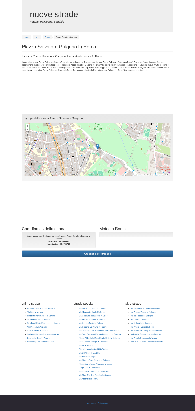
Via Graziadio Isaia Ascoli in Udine (93, 315)
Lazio (37, 37)
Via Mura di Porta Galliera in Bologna (94, 360)
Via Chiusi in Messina (140, 319)
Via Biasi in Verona (35, 312)
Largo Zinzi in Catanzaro (89, 367)
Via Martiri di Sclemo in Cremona (93, 308)
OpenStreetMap (156, 175)
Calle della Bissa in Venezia (38, 338)
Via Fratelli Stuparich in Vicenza (92, 319)
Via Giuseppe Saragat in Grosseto (93, 341)
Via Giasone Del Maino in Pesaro (93, 326)
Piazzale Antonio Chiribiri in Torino (93, 349)
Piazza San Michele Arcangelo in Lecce (95, 364)
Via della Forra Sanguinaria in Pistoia (146, 330)
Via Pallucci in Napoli (87, 356)
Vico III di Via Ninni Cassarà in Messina (147, 341)
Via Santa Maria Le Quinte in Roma (145, 308)
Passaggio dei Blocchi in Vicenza (41, 308)
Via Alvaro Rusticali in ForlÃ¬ (143, 326)
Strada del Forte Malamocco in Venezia (43, 323)
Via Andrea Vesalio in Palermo (143, 312)
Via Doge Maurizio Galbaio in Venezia (43, 334)
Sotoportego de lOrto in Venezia (40, 341)
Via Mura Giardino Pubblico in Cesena (95, 375)
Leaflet (140, 175)
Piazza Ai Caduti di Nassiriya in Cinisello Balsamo (99, 338)
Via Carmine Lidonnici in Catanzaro (94, 371)
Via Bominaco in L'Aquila (89, 352)
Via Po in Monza (86, 345)
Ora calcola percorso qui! (97, 253)
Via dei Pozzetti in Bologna (142, 315)
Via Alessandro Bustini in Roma (92, 312)
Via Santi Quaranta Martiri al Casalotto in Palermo (100, 334)
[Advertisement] (97, 92)
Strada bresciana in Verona (38, 319)
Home (26, 37)
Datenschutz (103, 403)
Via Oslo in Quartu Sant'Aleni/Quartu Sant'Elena (99, 330)
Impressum (91, 403)
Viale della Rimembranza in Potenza (146, 334)
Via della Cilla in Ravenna (141, 323)
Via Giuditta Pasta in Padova (91, 323)
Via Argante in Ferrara (88, 378)
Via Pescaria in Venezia (37, 326)
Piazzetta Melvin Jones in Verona (41, 315)
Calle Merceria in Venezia (38, 330)
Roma (47, 37)
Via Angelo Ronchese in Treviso (144, 338)
